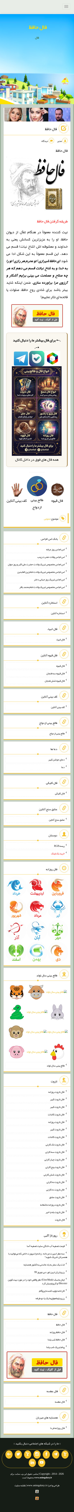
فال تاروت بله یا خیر (55, 1212)
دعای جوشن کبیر (56, 759)
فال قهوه (60, 665)
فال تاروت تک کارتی (55, 1144)
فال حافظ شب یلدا (56, 1339)
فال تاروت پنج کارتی (55, 1167)
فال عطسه (60, 1401)
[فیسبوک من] (46, 1454)
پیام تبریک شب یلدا (55, 1347)
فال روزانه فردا (57, 1427)
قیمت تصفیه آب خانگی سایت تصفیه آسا (46, 1245)
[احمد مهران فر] (59, 115)
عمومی (47, 518)
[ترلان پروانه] (37, 115)
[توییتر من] (18, 1454)
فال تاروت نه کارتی (56, 1182)
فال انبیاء (60, 639)
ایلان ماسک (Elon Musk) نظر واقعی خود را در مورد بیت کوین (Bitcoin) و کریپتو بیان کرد (37, 1281)
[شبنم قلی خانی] (15, 115)
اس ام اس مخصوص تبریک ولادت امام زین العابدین (41, 571)
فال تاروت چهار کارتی (54, 1159)
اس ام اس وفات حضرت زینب (51, 556)
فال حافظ (38, 27)
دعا (63, 767)
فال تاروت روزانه (56, 1091)
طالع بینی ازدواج (37, 503)
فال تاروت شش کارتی (54, 1174)
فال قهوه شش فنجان (55, 680)
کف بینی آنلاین (58, 707)
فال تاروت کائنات (56, 1114)
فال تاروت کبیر (57, 1099)
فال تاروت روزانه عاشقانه (52, 1204)
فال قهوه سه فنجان (55, 673)
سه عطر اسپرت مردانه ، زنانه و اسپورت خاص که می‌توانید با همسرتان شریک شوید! (37, 1255)
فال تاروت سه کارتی (55, 1151)
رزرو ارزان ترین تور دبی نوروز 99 (49, 1272)
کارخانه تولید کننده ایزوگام (52, 1290)
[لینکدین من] (32, 1463)
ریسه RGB (59, 845)
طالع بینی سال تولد (56, 1065)
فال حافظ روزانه (57, 1331)
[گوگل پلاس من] (9, 1454)
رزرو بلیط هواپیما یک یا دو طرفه (50, 1298)
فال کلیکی (60, 793)
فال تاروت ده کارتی (55, 1189)
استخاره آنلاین (58, 613)
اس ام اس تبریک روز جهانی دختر (49, 579)
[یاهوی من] (65, 1454)
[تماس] (27, 1454)
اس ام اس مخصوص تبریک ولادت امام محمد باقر (42, 586)
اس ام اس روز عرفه (55, 549)
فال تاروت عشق (57, 1197)
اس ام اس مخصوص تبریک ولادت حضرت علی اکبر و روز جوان (36, 564)
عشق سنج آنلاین (57, 819)
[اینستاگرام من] (37, 1454)
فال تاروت (60, 1219)
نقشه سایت (20, 1485)
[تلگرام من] (55, 1454)
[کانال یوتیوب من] (41, 1463)
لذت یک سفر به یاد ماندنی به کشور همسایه (44, 1264)
